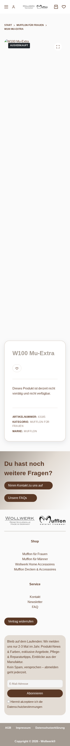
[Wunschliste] (64, 7)
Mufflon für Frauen (34, 554)
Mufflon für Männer (35, 559)
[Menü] (6, 7)
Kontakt (35, 597)
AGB (8, 727)
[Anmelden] (13, 6)
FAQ (35, 607)
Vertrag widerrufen (20, 621)
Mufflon (30, 431)
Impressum (23, 727)
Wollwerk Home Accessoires (35, 564)
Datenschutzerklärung (50, 727)
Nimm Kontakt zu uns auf (25, 485)
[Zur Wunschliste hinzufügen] (16, 368)
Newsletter (35, 602)
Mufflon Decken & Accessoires (35, 569)
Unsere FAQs (17, 498)
